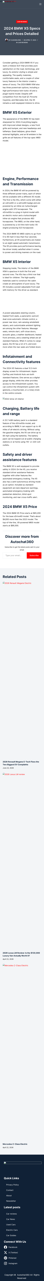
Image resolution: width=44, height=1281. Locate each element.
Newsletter (11, 1201)
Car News (10, 1219)
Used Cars (10, 1224)
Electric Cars (12, 1230)
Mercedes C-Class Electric (15, 1144)
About (9, 1195)
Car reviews (22, 22)
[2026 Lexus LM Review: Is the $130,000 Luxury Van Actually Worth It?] (22, 861)
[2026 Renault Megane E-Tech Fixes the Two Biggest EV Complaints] (22, 670)
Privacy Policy (12, 1185)
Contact (9, 1190)
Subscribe (34, 555)
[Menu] (40, 4)
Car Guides (11, 1235)
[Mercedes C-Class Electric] (22, 1052)
